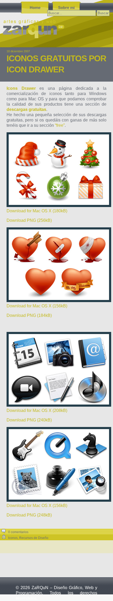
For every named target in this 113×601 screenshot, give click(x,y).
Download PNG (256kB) (29, 220)
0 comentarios (18, 532)
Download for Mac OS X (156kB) (37, 306)
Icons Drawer (21, 88)
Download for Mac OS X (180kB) (37, 211)
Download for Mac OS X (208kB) (37, 410)
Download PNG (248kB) (29, 515)
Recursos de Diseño (33, 538)
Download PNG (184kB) (29, 315)
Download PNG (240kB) (29, 420)
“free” (60, 125)
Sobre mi (66, 7)
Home (35, 7)
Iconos (13, 538)
